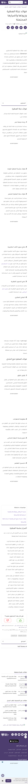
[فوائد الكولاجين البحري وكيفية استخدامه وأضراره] (22, 705)
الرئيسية (24, 7)
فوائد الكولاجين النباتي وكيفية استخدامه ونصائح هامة (9, 712)
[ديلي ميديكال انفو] (4, 2)
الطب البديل (8, 7)
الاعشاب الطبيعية (22, 635)
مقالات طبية (17, 7)
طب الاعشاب (14, 635)
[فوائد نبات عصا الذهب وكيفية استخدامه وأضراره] (22, 693)
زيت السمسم (6, 264)
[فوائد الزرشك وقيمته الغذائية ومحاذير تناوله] (22, 686)
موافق (8, 780)
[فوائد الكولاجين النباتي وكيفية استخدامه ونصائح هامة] (22, 711)
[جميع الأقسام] (25, 2)
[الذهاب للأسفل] (2, 775)
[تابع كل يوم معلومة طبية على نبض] (14, 725)
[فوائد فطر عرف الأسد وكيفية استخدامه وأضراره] (22, 678)
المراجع (23, 641)
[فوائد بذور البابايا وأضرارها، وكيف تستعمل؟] (22, 718)
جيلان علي (17, 625)
